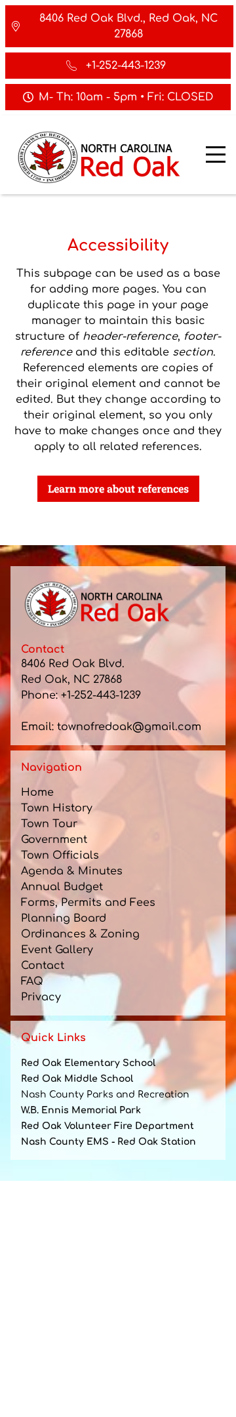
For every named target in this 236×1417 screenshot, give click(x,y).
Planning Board (63, 918)
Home (37, 792)
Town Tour (49, 824)
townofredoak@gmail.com (129, 727)
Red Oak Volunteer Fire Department (107, 1126)
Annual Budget (62, 887)
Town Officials (60, 855)
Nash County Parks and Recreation (105, 1094)
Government (54, 840)
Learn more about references (118, 488)
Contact (42, 966)
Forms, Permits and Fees (88, 903)
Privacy (41, 997)
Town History (56, 808)
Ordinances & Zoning (80, 934)
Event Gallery (57, 950)
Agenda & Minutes (72, 871)
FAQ (32, 981)
